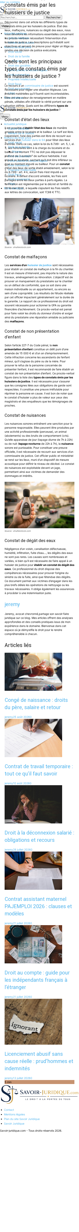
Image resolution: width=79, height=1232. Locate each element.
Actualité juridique (15, 124)
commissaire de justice (39, 85)
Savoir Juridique (14, 1123)
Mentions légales (14, 1114)
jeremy (12, 604)
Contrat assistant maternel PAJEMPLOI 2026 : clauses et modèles (38, 906)
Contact (9, 1109)
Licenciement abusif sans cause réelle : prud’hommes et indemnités (39, 1061)
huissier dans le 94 (33, 139)
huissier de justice (40, 265)
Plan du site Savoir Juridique (22, 1119)
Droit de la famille (19, 56)
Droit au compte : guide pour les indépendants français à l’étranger (37, 980)
